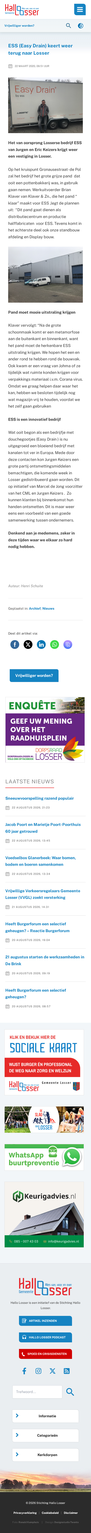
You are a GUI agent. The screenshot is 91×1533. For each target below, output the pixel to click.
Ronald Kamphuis (29, 1522)
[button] (69, 25)
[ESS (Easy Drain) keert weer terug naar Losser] (45, 105)
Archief (35, 608)
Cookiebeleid (50, 1512)
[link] (80, 25)
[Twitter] (52, 1371)
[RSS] (66, 1371)
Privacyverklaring (25, 1512)
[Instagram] (38, 1371)
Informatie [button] (47, 1416)
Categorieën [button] (47, 1435)
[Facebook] (24, 1371)
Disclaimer (71, 1512)
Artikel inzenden (43, 1321)
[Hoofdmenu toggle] (80, 9)
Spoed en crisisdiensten (47, 1354)
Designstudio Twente (66, 1522)
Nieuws (48, 608)
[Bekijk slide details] (45, 730)
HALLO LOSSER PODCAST (47, 1337)
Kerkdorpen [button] (47, 1455)
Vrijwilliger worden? (34, 675)
